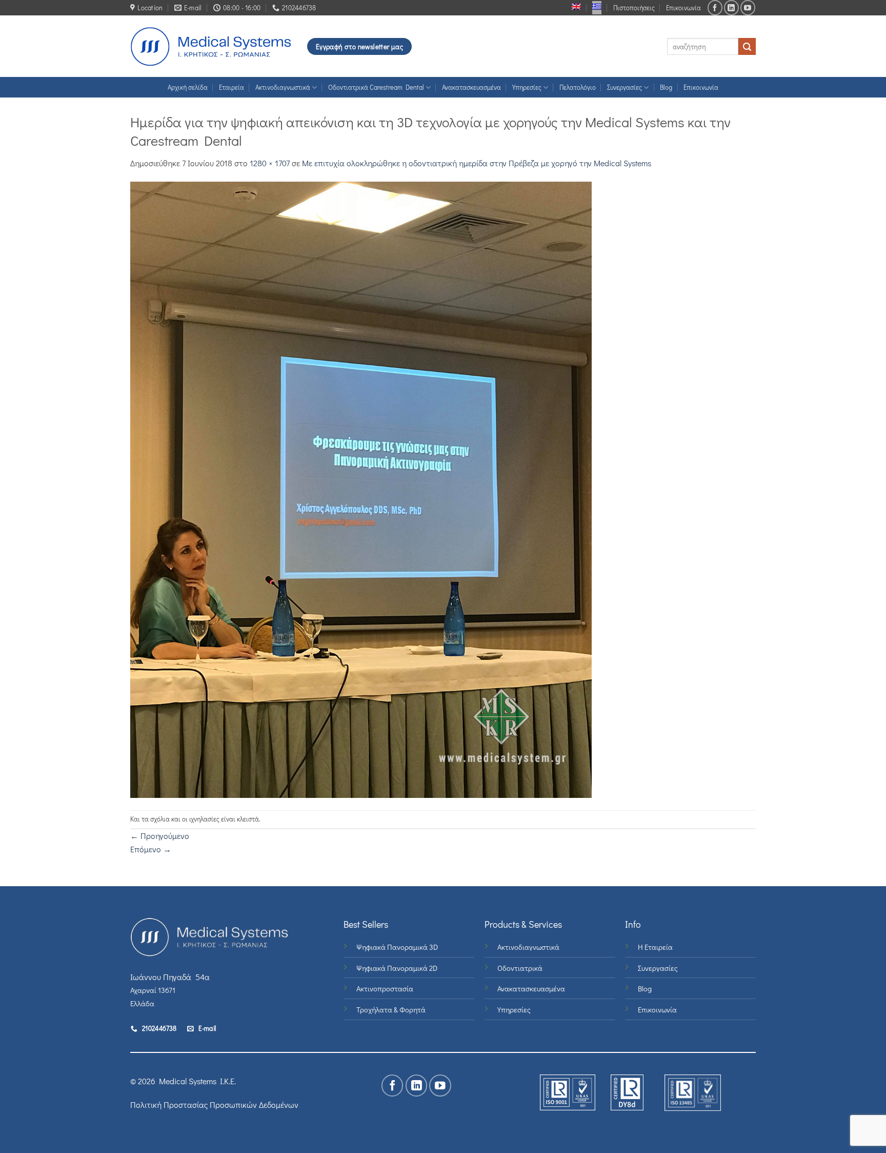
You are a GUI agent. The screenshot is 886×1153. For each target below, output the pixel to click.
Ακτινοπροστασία (384, 988)
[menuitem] (576, 6)
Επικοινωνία (683, 8)
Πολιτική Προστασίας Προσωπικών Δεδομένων (214, 1104)
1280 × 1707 (270, 163)
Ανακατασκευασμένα (471, 87)
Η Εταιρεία (655, 947)
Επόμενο (150, 849)
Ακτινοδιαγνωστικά (282, 87)
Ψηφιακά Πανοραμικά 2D (396, 968)
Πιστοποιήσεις (634, 8)
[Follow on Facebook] (715, 7)
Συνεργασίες (624, 87)
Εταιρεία (231, 87)
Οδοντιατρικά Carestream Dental (376, 87)
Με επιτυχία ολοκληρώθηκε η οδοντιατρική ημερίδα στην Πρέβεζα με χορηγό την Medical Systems (476, 163)
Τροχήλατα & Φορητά (391, 1009)
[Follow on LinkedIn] (731, 7)
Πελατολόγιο (577, 87)
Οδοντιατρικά (519, 968)
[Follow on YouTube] (747, 7)
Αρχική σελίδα (188, 87)
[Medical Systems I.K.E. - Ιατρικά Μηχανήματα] (211, 46)
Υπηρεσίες (526, 87)
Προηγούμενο (159, 835)
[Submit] (747, 46)
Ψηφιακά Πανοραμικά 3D (397, 947)
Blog (666, 87)
